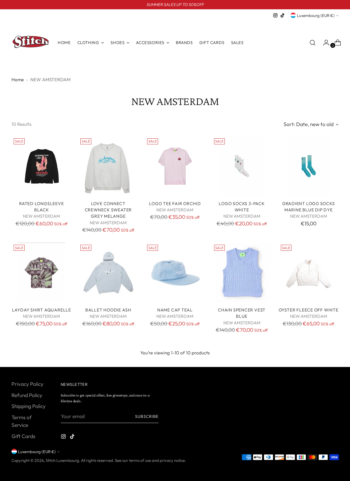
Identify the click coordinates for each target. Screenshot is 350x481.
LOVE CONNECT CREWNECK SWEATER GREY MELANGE (108, 210)
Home (17, 79)
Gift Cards (23, 436)
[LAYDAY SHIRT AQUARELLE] (41, 272)
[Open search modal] (312, 42)
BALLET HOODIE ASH (108, 310)
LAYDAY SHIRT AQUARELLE (41, 310)
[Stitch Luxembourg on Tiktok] (282, 15)
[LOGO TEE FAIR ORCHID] (175, 166)
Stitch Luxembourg (62, 460)
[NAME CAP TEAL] (175, 272)
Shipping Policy (28, 406)
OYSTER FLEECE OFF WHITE (309, 310)
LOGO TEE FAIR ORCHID (175, 203)
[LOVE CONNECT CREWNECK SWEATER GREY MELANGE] (108, 166)
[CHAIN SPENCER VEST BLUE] (242, 272)
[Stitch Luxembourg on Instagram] (275, 15)
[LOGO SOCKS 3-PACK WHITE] (242, 166)
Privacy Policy (27, 384)
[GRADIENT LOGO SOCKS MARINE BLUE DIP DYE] (309, 166)
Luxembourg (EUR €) (316, 15)
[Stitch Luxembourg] (30, 43)
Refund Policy (26, 395)
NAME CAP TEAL (175, 310)
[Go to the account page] (324, 42)
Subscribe (147, 416)
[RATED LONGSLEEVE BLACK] (41, 166)
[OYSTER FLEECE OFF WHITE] (309, 272)
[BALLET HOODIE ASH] (108, 272)
